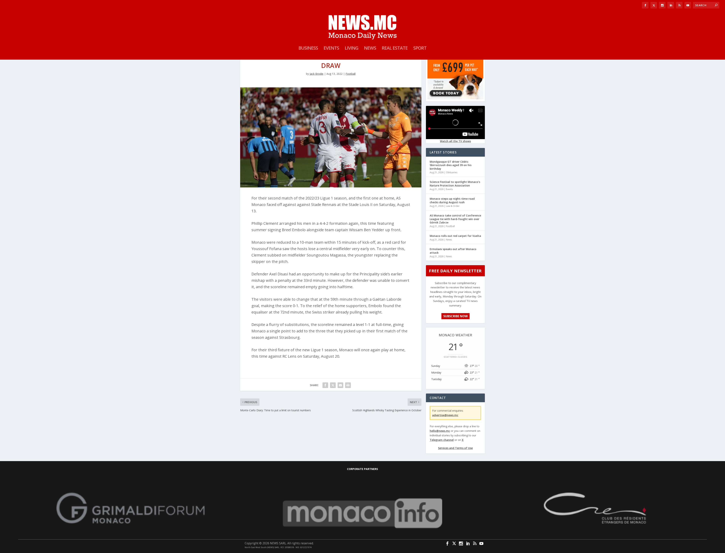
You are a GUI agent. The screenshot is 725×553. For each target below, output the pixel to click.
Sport (420, 48)
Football (351, 73)
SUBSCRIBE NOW (455, 316)
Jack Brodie (316, 73)
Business (308, 48)
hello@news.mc (440, 431)
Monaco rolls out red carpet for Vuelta (455, 236)
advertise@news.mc (445, 415)
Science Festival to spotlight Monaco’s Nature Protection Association (455, 183)
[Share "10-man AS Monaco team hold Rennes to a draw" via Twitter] (333, 385)
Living (351, 48)
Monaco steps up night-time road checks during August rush (452, 200)
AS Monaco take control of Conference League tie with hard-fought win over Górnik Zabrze (455, 219)
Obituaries (451, 172)
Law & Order (453, 206)
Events (331, 48)
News (370, 48)
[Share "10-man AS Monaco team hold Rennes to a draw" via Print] (348, 385)
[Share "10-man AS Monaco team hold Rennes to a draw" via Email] (340, 385)
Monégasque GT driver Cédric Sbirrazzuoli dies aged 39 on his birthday (450, 165)
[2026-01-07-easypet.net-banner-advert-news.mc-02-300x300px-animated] (455, 98)
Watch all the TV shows (455, 141)
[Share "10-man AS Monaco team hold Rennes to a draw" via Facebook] (325, 385)
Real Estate (395, 48)
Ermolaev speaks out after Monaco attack (453, 250)
